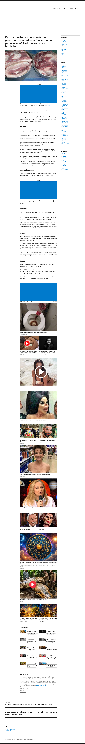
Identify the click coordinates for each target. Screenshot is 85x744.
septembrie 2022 (65, 126)
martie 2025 (64, 87)
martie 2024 (64, 102)
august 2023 (64, 112)
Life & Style (64, 8)
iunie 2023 (64, 114)
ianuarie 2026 (65, 74)
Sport (63, 53)
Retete (64, 45)
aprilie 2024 (64, 101)
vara (49, 105)
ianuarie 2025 (65, 89)
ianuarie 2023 (65, 121)
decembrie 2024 (65, 91)
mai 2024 (64, 100)
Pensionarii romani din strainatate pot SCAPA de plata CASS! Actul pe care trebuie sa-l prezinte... (51, 666)
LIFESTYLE (64, 46)
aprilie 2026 (64, 70)
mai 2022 (64, 131)
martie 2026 (64, 71)
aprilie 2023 (64, 117)
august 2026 (64, 65)
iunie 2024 (64, 99)
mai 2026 (64, 68)
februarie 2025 (65, 88)
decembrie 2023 (65, 106)
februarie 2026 (65, 72)
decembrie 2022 (65, 122)
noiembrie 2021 (65, 139)
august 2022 (64, 127)
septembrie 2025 (65, 79)
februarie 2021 (65, 140)
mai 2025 (64, 84)
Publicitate (64, 50)
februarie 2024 (65, 104)
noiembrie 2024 (65, 92)
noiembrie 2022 (65, 123)
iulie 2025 (64, 82)
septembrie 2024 (65, 95)
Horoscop (64, 42)
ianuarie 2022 (65, 137)
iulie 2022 (64, 129)
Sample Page (8, 730)
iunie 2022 (64, 130)
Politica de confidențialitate (11, 729)
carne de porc (23, 691)
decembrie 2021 (65, 138)
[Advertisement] (42, 26)
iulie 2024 (64, 97)
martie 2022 (64, 134)
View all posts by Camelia (41, 685)
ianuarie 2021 (64, 142)
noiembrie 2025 (65, 76)
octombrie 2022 (65, 125)
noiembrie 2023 (65, 108)
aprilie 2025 (64, 85)
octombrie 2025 (65, 78)
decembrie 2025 (65, 75)
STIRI (63, 54)
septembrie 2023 (65, 110)
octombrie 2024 (65, 93)
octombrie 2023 (65, 109)
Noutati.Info (7, 739)
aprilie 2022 (64, 133)
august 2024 (64, 96)
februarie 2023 (65, 120)
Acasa (54, 8)
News (58, 8)
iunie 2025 (64, 83)
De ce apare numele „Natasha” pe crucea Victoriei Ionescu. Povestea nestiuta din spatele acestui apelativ (51, 634)
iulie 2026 (64, 66)
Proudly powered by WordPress (29, 739)
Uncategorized (65, 56)
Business (77, 8)
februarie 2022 (65, 135)
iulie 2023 (64, 113)
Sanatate (71, 8)
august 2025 (64, 80)
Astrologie (64, 40)
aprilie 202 (64, 144)
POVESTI (64, 49)
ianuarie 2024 (65, 105)
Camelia (22, 686)
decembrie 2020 (65, 143)
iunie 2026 (64, 67)
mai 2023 (64, 116)
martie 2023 (64, 118)
